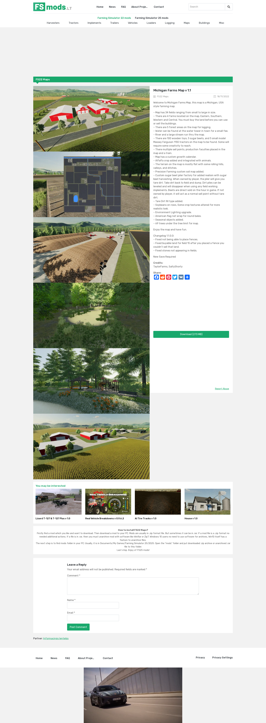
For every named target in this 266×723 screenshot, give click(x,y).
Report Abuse (222, 388)
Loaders (151, 22)
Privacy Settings (222, 657)
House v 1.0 (191, 518)
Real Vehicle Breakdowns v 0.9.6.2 (104, 518)
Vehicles (132, 22)
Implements (94, 22)
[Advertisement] (125, 52)
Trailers (114, 22)
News (112, 6)
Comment (73, 575)
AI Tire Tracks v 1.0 (145, 518)
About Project (139, 6)
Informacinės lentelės (56, 638)
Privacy (200, 657)
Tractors (73, 22)
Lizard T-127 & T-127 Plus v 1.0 (53, 518)
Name (71, 600)
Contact (159, 6)
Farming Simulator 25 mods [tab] (151, 17)
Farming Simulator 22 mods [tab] (114, 17)
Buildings (204, 22)
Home (100, 6)
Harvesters (53, 22)
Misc (221, 22)
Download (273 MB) (191, 334)
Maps (187, 22)
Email (71, 612)
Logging (170, 22)
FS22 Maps (163, 96)
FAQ (123, 6)
